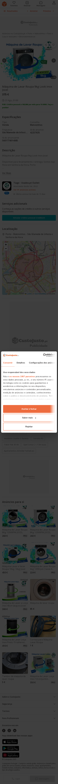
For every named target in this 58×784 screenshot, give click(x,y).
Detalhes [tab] (21, 362)
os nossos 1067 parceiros (22, 376)
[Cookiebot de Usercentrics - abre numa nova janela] (43, 355)
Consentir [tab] (8, 362)
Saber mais (27, 418)
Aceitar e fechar (29, 409)
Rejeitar (29, 426)
